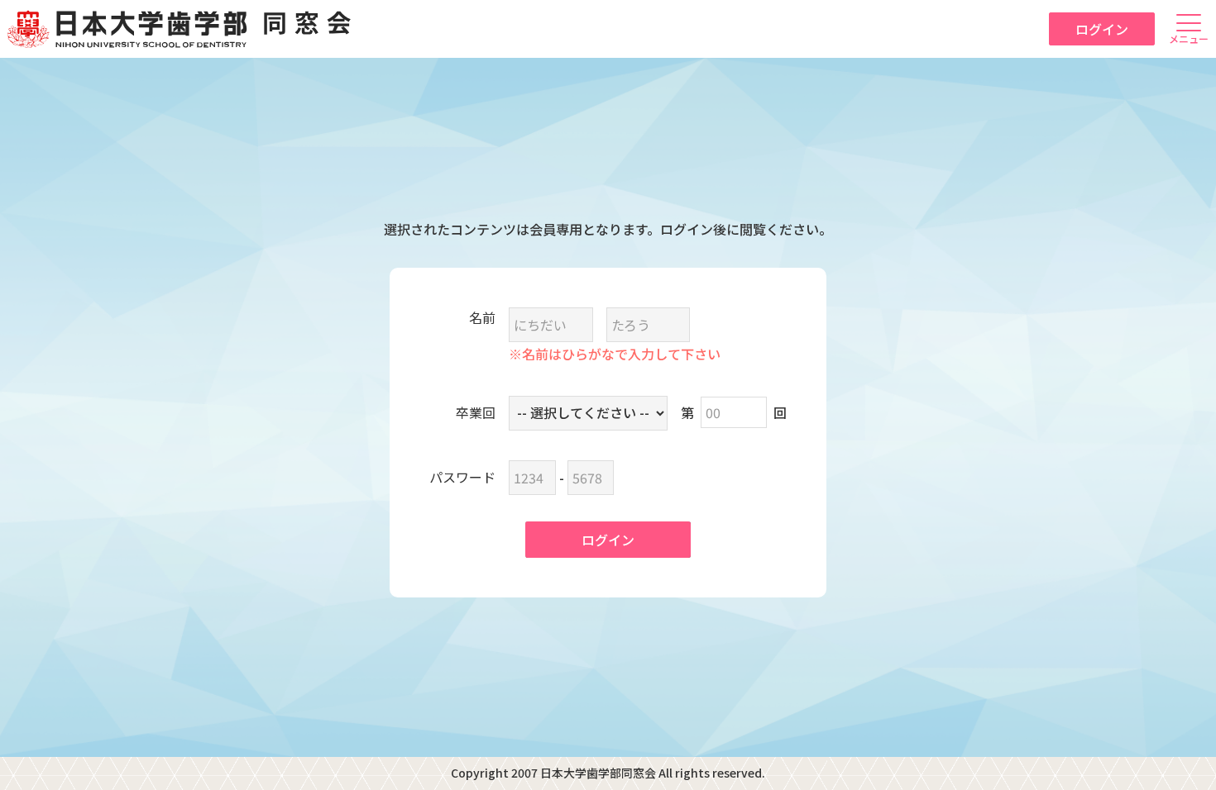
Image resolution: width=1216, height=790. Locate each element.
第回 (734, 412)
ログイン (1101, 29)
